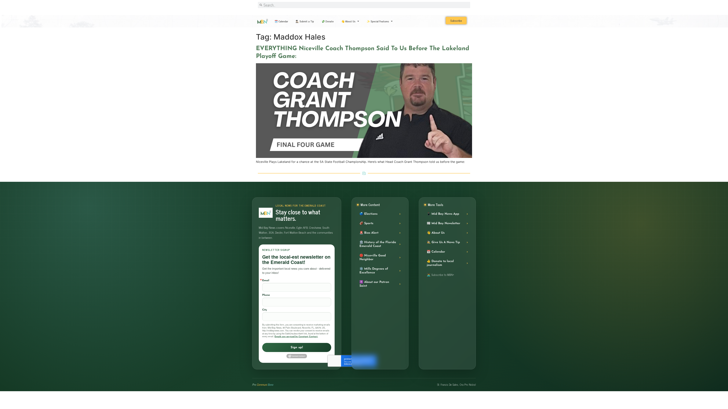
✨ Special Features (378, 21)
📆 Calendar (436, 251)
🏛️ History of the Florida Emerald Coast (377, 244)
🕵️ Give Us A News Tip (443, 242)
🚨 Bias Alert (368, 232)
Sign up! (297, 347)
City (264, 310)
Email (265, 280)
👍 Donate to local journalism (440, 263)
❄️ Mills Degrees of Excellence (373, 270)
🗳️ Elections (368, 213)
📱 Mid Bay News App (443, 213)
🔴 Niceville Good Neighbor (372, 257)
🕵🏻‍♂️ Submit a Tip (305, 21)
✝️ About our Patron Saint (374, 284)
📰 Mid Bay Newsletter (443, 223)
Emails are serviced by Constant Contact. (296, 337)
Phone (266, 295)
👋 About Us (348, 21)
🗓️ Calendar (281, 21)
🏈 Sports (366, 223)
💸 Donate (328, 21)
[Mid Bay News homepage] (266, 213)
